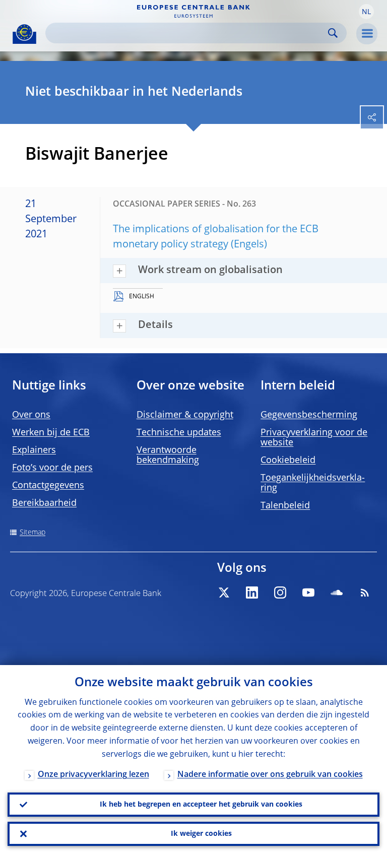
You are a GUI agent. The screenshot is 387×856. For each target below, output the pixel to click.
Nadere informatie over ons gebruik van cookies (270, 775)
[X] (224, 592)
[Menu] (366, 33)
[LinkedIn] (252, 592)
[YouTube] (308, 592)
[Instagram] (280, 592)
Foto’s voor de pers (52, 468)
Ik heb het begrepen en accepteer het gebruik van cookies (201, 804)
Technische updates (179, 432)
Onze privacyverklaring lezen (93, 775)
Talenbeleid (285, 505)
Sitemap (32, 532)
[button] (366, 11)
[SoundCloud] (337, 592)
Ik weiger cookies (201, 833)
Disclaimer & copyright (185, 415)
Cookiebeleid (288, 460)
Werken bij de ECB (51, 432)
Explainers (34, 450)
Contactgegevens (48, 485)
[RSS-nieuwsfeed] (365, 592)
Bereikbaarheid (44, 503)
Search (333, 33)
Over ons (31, 415)
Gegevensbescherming (309, 415)
